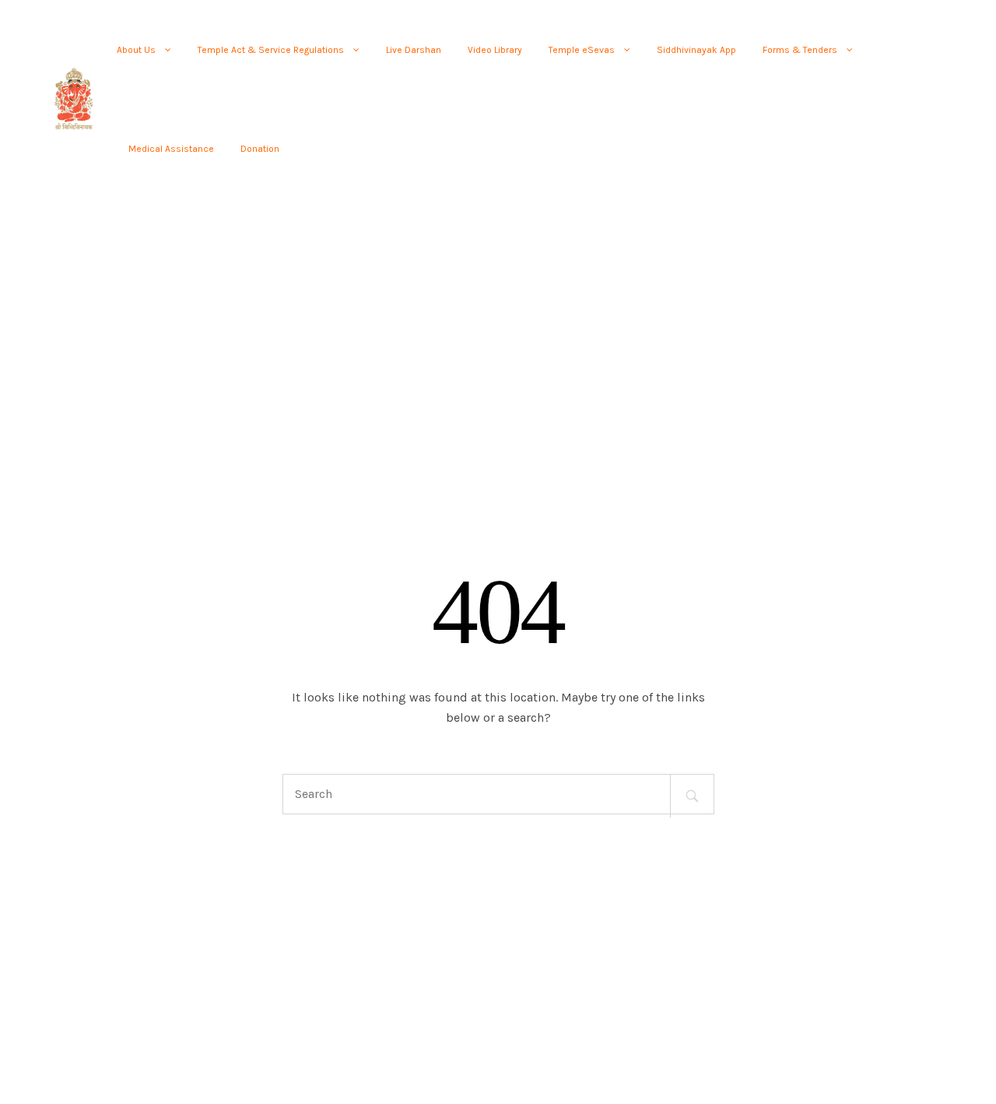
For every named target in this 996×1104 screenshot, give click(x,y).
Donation (259, 148)
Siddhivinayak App (696, 49)
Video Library (495, 49)
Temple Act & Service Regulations (271, 49)
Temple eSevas (582, 49)
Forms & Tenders (800, 49)
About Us (136, 49)
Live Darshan (413, 49)
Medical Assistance (171, 148)
